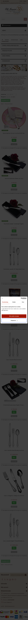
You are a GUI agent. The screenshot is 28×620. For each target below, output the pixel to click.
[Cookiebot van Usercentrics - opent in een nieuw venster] (21, 298)
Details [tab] (14, 302)
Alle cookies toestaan (14, 316)
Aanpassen (13, 320)
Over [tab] (23, 302)
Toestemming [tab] (5, 302)
